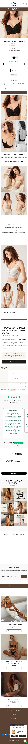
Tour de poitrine (14, 61)
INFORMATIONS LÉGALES (13, 710)
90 (19, 64)
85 (15, 64)
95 (22, 64)
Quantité (14, 74)
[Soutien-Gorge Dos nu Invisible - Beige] (7, 558)
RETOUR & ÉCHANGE (14, 318)
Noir (14, 57)
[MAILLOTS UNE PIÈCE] (14, 684)
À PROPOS (13, 714)
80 (12, 64)
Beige (17, 57)
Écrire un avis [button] (14, 473)
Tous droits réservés (14, 742)
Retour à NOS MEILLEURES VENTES (15, 585)
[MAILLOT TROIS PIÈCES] (14, 609)
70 (5, 64)
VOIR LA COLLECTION (14, 630)
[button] (12, 45)
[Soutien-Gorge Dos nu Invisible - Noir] (6, 558)
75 (8, 64)
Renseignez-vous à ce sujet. (22, 736)
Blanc (10, 57)
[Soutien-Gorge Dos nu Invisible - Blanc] (4, 558)
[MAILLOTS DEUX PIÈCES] (14, 647)
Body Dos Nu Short (20, 731)
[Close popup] (26, 726)
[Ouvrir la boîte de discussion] (25, 741)
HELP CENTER (13, 718)
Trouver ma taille (14, 361)
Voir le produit (14, 736)
